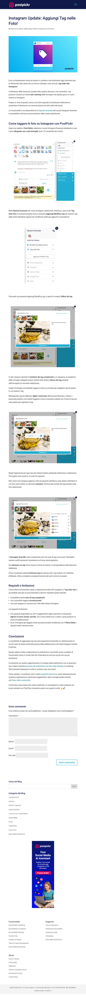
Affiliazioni (12, 966)
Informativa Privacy (15, 973)
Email (11, 748)
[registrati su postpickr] (43, 874)
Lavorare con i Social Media (18, 814)
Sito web (12, 755)
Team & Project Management (19, 943)
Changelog (49, 936)
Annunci (11, 801)
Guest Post (12, 830)
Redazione (14, 29)
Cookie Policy (13, 977)
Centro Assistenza (52, 925)
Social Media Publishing (17, 925)
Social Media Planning (16, 932)
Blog (30, 29)
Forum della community (20, 680)
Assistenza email (51, 932)
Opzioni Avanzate (46, 110)
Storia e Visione (14, 959)
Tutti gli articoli (14, 797)
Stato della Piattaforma (17, 834)
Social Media (13, 818)
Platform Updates (38, 29)
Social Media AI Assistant (17, 929)
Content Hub (13, 936)
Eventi (11, 822)
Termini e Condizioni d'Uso (18, 970)
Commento (14, 716)
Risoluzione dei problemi (54, 929)
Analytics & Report (15, 939)
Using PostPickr (14, 809)
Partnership (13, 962)
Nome (12, 742)
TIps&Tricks (13, 826)
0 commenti (50, 29)
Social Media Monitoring (17, 947)
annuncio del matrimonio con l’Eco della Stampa (44, 666)
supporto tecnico (47, 674)
